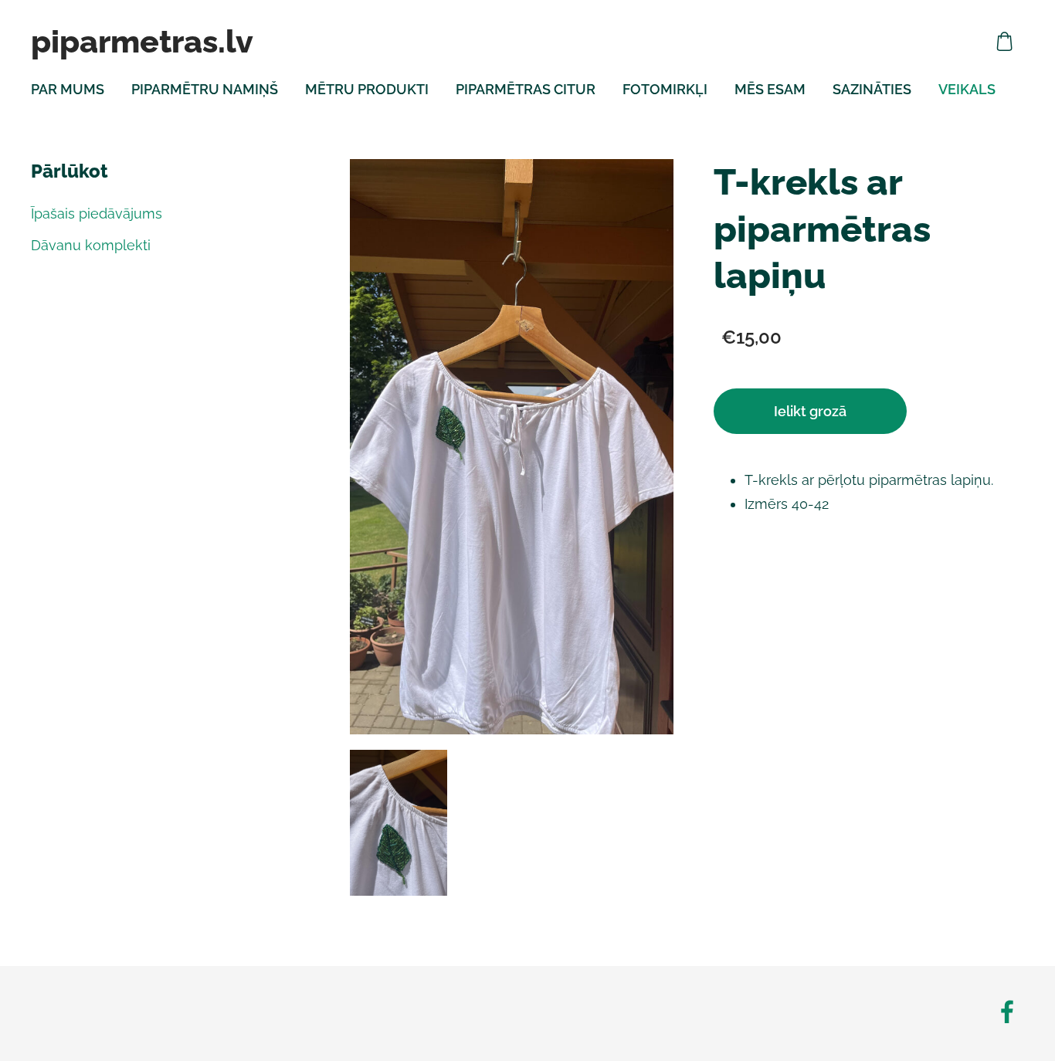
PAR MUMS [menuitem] (67, 89)
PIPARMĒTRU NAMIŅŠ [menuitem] (204, 89)
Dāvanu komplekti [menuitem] (91, 245)
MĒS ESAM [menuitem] (770, 89)
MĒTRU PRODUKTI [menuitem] (367, 89)
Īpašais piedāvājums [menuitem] (96, 213)
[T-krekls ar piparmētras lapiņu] (398, 823)
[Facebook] (1007, 1012)
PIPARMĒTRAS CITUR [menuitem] (525, 89)
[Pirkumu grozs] (1004, 41)
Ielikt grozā (810, 411)
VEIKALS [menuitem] (967, 89)
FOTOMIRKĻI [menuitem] (664, 89)
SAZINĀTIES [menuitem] (872, 89)
